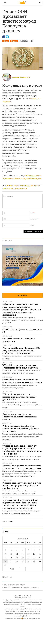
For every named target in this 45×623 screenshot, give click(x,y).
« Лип (11, 568)
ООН (25, 188)
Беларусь (9, 185)
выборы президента (21, 185)
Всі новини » (7, 521)
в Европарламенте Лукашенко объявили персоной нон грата (21, 177)
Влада (6, 41)
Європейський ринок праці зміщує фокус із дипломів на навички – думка (22, 381)
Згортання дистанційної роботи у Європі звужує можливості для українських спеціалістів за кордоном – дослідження (22, 450)
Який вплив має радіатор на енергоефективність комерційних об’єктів (19, 417)
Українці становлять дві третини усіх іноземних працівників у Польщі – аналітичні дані (21, 485)
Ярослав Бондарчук (21, 76)
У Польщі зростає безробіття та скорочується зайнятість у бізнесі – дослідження (20, 428)
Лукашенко (18, 188)
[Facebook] (3, 36)
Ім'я (31, 213)
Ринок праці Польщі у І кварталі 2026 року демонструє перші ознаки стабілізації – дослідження (21, 350)
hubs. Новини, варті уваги (22, 2)
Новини (14, 41)
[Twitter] (7, 36)
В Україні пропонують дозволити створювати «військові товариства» (20, 366)
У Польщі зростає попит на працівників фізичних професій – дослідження (19, 397)
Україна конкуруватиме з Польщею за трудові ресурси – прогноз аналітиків (21, 467)
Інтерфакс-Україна (25, 616)
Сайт (32, 225)
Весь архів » (7, 577)
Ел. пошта (33, 219)
